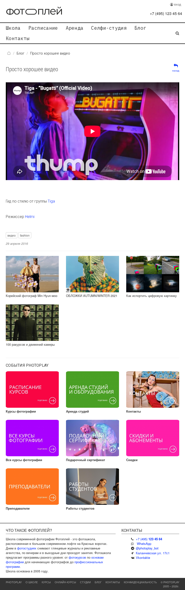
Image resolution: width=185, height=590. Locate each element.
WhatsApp (144, 543)
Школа (13, 28)
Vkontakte (143, 557)
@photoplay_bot (147, 548)
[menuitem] (13, 28)
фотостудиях (26, 548)
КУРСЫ (46, 582)
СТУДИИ (85, 582)
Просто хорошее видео (32, 69)
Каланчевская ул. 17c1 (153, 553)
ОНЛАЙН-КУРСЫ (65, 582)
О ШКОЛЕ (32, 582)
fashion (25, 235)
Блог (140, 28)
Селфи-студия (109, 28)
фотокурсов (77, 557)
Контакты (17, 38)
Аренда (75, 28)
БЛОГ (98, 582)
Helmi (29, 216)
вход (177, 4)
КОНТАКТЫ (113, 582)
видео (11, 235)
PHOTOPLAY (14, 582)
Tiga (51, 201)
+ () (166, 13)
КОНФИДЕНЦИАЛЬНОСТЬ (140, 582)
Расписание (43, 28)
